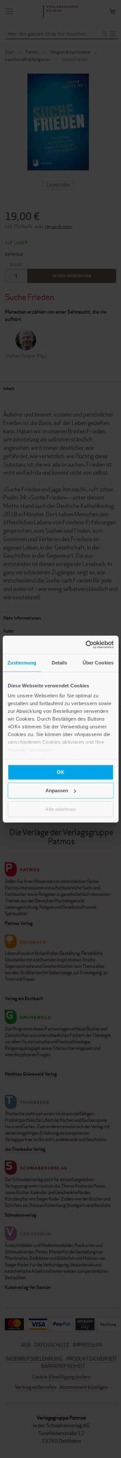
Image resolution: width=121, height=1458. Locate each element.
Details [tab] (59, 662)
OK (60, 772)
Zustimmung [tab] (21, 662)
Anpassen (56, 790)
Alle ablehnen (60, 809)
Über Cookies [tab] (98, 662)
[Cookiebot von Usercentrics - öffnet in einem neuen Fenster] (86, 645)
